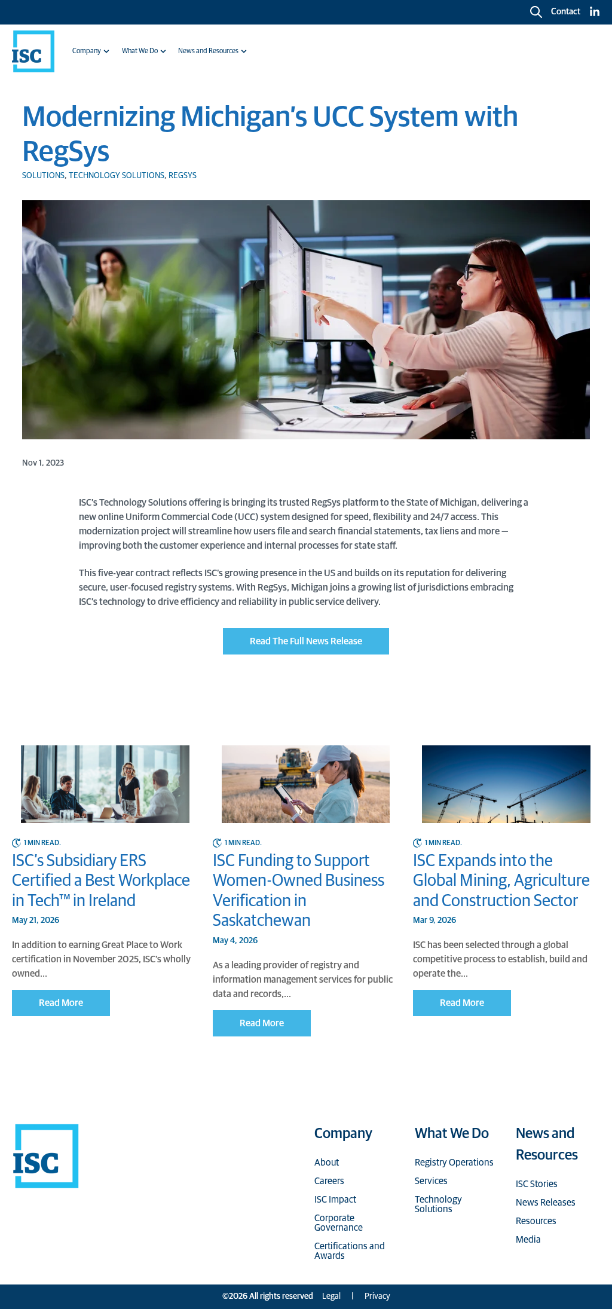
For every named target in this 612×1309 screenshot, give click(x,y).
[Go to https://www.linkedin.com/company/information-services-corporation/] (594, 12)
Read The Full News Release (306, 641)
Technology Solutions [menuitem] (438, 1204)
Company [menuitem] (86, 51)
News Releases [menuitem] (546, 1202)
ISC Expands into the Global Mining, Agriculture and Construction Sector (501, 881)
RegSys (183, 176)
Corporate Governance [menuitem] (338, 1222)
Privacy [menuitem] (377, 1296)
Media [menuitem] (528, 1239)
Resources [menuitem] (536, 1221)
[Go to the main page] (33, 51)
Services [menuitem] (431, 1181)
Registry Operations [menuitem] (454, 1162)
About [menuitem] (326, 1162)
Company (343, 1134)
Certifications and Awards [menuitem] (349, 1251)
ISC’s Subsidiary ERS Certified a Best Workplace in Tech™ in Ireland (101, 881)
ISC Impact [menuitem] (335, 1199)
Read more (61, 1003)
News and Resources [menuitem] (208, 51)
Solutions (43, 176)
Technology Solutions (116, 176)
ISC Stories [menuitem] (537, 1184)
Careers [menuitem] (329, 1181)
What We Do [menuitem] (140, 51)
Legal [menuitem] (331, 1296)
